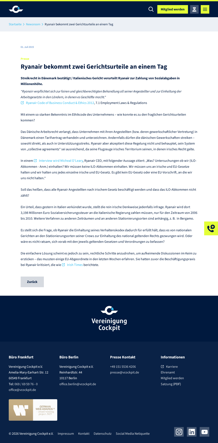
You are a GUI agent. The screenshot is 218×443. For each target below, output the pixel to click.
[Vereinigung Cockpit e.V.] (21, 9)
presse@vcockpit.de (124, 372)
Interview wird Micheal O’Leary (61, 160)
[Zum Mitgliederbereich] (194, 9)
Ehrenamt (168, 372)
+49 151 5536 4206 (123, 366)
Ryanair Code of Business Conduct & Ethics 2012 (60, 103)
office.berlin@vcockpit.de (77, 384)
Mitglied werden (172, 378)
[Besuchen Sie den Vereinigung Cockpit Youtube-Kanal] (204, 432)
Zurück (32, 282)
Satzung (167, 384)
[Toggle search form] (151, 9)
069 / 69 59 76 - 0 (26, 384)
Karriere (172, 366)
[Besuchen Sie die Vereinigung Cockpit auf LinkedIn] (191, 432)
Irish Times (75, 265)
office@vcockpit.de (22, 390)
